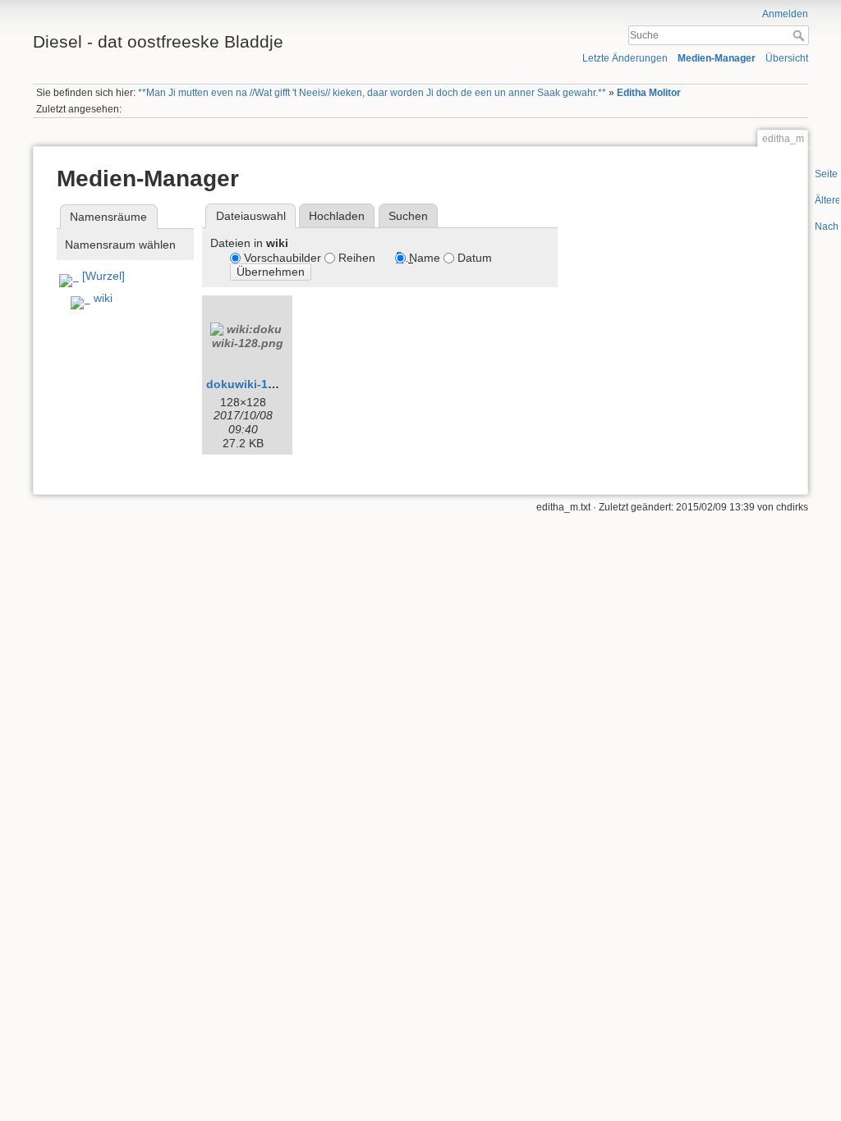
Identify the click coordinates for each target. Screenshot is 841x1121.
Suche (800, 35)
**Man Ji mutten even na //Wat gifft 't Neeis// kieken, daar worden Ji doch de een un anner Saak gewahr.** (372, 92)
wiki (103, 297)
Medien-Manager (717, 58)
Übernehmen (271, 271)
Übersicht (786, 58)
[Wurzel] (103, 275)
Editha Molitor (649, 92)
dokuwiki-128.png (256, 384)
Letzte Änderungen (625, 58)
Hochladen (337, 215)
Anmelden (785, 14)
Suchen (408, 215)
